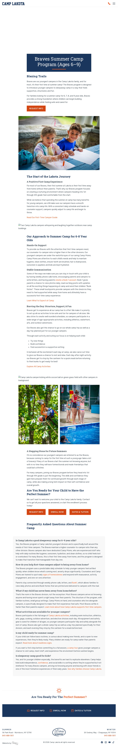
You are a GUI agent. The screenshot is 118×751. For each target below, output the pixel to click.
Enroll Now (57, 512)
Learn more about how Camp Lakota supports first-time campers (72, 607)
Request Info (36, 108)
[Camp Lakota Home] (13, 3)
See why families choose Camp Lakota (84, 669)
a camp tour (72, 648)
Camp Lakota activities (59, 615)
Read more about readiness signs (37, 643)
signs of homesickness (53, 574)
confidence (43, 663)
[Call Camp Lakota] (110, 4)
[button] (114, 4)
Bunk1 (74, 583)
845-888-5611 (8, 736)
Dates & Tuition (80, 512)
